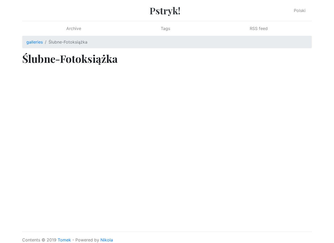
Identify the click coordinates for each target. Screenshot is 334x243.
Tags (165, 28)
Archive (73, 28)
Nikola (106, 239)
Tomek (64, 239)
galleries (34, 42)
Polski (300, 10)
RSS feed (259, 28)
